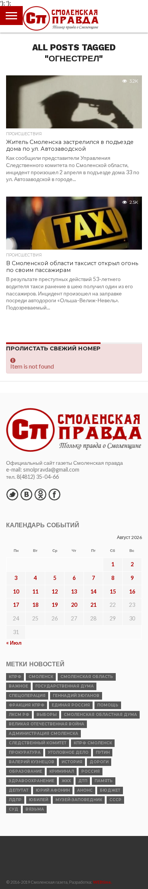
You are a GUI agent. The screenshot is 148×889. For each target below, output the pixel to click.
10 (16, 591)
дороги (99, 761)
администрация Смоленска (43, 733)
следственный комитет (37, 743)
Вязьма (34, 809)
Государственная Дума (64, 686)
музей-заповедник (78, 799)
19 (55, 605)
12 (55, 591)
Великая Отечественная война (46, 724)
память (103, 780)
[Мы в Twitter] (12, 494)
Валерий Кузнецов (31, 761)
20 (74, 605)
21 (93, 605)
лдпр (15, 799)
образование (25, 771)
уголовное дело (68, 752)
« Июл (14, 642)
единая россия (71, 705)
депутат (18, 790)
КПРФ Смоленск (93, 743)
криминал (61, 771)
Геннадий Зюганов (76, 695)
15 (113, 591)
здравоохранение (31, 780)
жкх (66, 780)
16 (132, 591)
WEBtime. (102, 882)
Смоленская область (86, 676)
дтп (82, 780)
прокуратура (25, 752)
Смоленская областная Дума (100, 714)
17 (16, 605)
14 (93, 591)
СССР (115, 799)
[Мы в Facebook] (54, 494)
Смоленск (40, 676)
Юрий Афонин (53, 790)
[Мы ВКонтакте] (26, 494)
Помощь (107, 705)
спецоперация (27, 695)
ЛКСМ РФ (19, 714)
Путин (103, 752)
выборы (46, 714)
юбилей (38, 799)
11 (35, 591)
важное (18, 686)
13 (74, 591)
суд (13, 809)
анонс (85, 790)
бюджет (110, 790)
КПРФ (15, 676)
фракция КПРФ (26, 705)
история (71, 761)
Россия (90, 771)
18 (35, 605)
